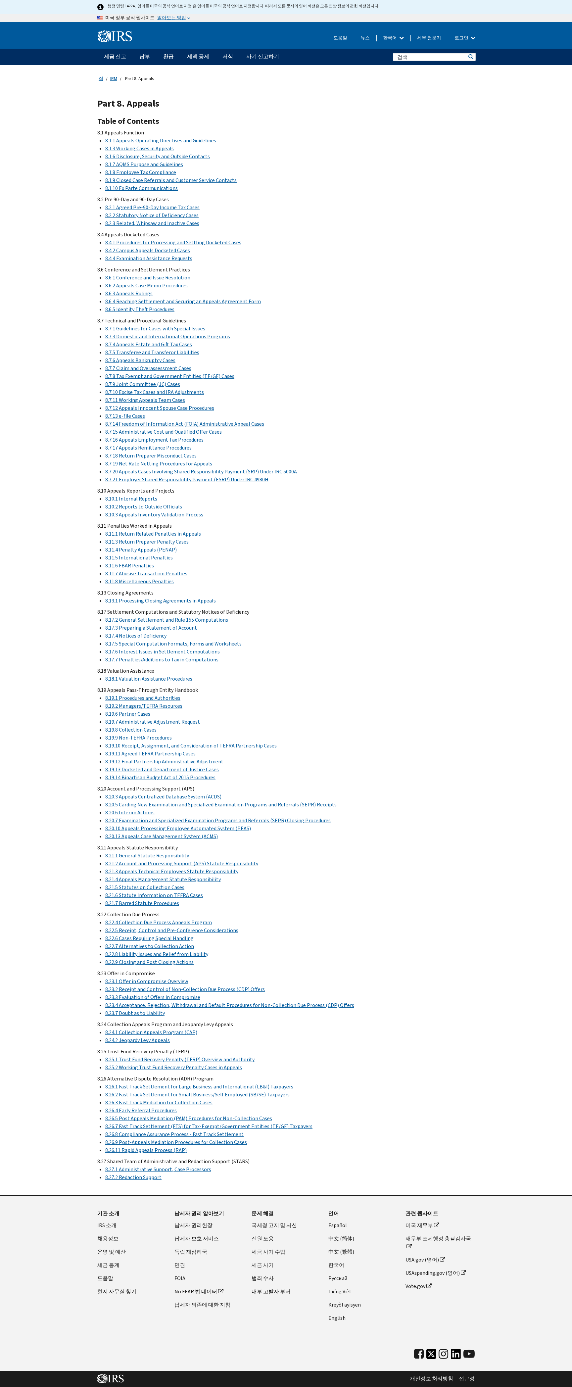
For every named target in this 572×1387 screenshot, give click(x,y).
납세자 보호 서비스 (196, 1238)
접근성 (467, 1378)
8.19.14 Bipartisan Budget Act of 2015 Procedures (160, 777)
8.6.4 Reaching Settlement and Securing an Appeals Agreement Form (183, 301)
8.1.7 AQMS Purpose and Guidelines (144, 164)
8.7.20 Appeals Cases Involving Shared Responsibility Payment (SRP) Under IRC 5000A (201, 471)
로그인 (461, 38)
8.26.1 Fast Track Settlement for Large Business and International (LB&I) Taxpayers (199, 1086)
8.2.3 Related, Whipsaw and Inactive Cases (152, 223)
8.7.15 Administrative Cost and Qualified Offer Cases (163, 431)
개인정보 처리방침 (431, 1378)
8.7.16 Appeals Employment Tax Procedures (154, 439)
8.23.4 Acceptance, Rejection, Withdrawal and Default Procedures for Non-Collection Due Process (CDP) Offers (229, 1005)
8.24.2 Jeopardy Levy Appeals (137, 1040)
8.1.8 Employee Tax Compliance (140, 172)
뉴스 (365, 38)
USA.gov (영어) (422, 1259)
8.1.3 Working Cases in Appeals (139, 148)
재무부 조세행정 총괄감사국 (438, 1238)
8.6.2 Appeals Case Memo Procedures (146, 285)
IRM (113, 78)
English (337, 1318)
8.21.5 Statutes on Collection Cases (144, 887)
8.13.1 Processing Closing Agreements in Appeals (160, 600)
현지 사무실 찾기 (116, 1291)
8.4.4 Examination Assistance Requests (148, 258)
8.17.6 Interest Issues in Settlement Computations (162, 651)
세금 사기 (263, 1265)
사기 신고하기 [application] (262, 56)
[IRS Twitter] (431, 1355)
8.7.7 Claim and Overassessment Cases (148, 368)
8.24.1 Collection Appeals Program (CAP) (151, 1032)
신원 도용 (263, 1238)
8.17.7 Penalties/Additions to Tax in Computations (161, 659)
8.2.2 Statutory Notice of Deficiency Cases (152, 215)
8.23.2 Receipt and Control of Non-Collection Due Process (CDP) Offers (185, 989)
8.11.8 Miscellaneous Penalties (139, 581)
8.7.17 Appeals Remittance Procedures (148, 447)
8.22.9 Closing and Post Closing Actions (149, 962)
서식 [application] (227, 56)
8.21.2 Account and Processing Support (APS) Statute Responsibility (181, 863)
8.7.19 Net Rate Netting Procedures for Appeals (158, 463)
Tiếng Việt (340, 1291)
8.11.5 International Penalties (139, 557)
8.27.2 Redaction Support (133, 1177)
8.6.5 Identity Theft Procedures (139, 309)
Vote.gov (415, 1286)
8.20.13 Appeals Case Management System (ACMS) (161, 836)
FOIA (179, 1278)
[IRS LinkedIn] (456, 1355)
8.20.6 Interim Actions (130, 812)
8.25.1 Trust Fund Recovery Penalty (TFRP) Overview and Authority (180, 1059)
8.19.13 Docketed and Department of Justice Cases (162, 769)
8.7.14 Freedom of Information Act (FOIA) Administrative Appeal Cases (184, 423)
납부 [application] (144, 56)
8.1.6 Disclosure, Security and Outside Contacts (157, 156)
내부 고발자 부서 (271, 1291)
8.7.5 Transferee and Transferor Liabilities (152, 352)
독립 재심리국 (190, 1251)
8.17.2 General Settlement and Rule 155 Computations (166, 619)
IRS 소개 (107, 1225)
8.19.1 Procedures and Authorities (142, 697)
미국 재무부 (419, 1225)
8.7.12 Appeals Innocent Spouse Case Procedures (159, 408)
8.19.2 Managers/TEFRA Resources (143, 705)
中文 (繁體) (341, 1251)
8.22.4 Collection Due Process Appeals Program (158, 922)
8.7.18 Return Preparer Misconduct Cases (151, 455)
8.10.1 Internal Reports (131, 498)
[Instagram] (443, 1354)
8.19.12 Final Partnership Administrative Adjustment (164, 761)
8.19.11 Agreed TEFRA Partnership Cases (150, 753)
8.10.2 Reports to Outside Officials (143, 506)
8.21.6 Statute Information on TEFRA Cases (154, 895)
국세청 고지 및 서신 (274, 1225)
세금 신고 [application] (115, 56)
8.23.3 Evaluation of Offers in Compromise (152, 997)
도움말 (340, 38)
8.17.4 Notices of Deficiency (136, 635)
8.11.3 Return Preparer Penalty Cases (147, 541)
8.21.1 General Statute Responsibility (147, 855)
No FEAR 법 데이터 (195, 1291)
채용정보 (108, 1238)
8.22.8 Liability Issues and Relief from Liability (156, 954)
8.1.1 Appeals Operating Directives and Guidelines (160, 140)
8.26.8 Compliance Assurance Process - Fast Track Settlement (174, 1134)
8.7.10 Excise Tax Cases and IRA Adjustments (154, 392)
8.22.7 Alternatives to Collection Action (149, 946)
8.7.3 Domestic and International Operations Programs (167, 336)
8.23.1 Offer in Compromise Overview (146, 981)
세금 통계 (108, 1265)
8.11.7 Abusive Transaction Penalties (146, 573)
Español (337, 1225)
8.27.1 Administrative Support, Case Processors (158, 1169)
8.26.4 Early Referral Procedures (141, 1110)
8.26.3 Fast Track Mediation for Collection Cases (159, 1102)
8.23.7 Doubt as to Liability (135, 1013)
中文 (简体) (341, 1238)
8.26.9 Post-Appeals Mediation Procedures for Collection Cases (176, 1142)
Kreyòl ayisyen (344, 1304)
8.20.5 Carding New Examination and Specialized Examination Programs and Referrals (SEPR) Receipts (221, 804)
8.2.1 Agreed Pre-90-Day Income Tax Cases (152, 207)
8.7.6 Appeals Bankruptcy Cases (140, 360)
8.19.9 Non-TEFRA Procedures (138, 737)
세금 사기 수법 (268, 1251)
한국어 (390, 38)
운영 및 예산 (111, 1251)
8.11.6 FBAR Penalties (129, 565)
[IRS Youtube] (469, 1354)
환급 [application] (168, 56)
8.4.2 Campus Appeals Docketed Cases (147, 250)
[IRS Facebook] (419, 1354)
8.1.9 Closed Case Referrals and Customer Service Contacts (171, 180)
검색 (470, 57)
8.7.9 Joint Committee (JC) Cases (142, 384)
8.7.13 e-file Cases (125, 415)
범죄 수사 (263, 1278)
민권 (179, 1265)
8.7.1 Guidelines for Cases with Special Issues (155, 328)
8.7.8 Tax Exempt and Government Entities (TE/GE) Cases (169, 376)
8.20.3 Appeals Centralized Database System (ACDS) (163, 796)
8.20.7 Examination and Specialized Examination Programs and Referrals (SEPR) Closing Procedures (218, 820)
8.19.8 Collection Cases (131, 729)
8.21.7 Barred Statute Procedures (142, 903)
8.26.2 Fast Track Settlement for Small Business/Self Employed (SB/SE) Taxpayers (197, 1094)
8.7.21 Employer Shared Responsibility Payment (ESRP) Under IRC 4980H (186, 479)
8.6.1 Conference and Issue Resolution (147, 277)
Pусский (337, 1278)
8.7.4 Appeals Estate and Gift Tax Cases (148, 344)
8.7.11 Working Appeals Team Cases (145, 400)
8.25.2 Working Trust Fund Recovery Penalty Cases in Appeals (173, 1067)
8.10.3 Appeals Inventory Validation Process (154, 514)
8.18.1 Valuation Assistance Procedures (148, 678)
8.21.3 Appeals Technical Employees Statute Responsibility (171, 871)
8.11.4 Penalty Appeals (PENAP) (141, 549)
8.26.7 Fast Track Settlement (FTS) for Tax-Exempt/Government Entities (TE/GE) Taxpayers (208, 1126)
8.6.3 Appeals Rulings (129, 293)
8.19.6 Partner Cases (127, 713)
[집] (115, 36)
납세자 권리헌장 (193, 1225)
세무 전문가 (429, 38)
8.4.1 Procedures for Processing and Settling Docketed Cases (173, 242)
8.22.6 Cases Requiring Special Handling (149, 938)
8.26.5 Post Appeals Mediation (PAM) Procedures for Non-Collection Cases (188, 1118)
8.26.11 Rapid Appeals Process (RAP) (146, 1150)
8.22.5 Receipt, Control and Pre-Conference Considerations (171, 930)
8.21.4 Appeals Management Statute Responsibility (163, 879)
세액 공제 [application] (198, 56)
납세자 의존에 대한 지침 (202, 1304)
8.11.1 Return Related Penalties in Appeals (153, 533)
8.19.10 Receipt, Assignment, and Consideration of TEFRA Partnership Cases (191, 745)
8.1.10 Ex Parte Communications (141, 188)
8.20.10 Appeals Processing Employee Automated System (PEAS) (178, 828)
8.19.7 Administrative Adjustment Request (152, 721)
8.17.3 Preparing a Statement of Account (151, 627)
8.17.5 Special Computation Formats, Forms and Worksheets (173, 643)
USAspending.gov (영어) (432, 1272)
